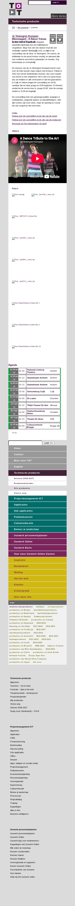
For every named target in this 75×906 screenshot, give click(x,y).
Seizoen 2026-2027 (24, 478)
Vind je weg (20, 493)
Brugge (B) (55, 426)
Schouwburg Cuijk (36, 391)
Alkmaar (53, 405)
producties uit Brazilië (20, 646)
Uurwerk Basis (23, 548)
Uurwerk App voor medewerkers (24, 841)
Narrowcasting (16, 749)
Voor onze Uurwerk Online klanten (34, 554)
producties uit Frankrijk (21, 629)
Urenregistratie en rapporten (22, 862)
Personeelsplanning (18, 778)
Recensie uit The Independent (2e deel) (29, 123)
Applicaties (21, 504)
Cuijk (52, 391)
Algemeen (14, 682)
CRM (12, 738)
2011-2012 (33, 639)
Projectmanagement (19, 767)
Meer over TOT (23, 460)
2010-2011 (46, 639)
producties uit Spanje (20, 616)
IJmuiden (54, 412)
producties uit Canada (42, 620)
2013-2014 (38, 633)
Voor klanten (15, 873)
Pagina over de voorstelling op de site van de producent (36, 120)
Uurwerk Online (23, 541)
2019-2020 (37, 642)
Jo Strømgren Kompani (25, 36)
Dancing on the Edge (19, 626)
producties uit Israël (19, 642)
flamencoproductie (43, 616)
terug (14, 432)
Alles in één (15, 810)
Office (12, 756)
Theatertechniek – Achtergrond (24, 693)
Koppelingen (15, 807)
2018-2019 (41, 623)
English (18, 466)
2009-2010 (39, 646)
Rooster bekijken (17, 859)
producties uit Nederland (21, 613)
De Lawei (31, 398)
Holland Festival (17, 656)
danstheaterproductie (19, 633)
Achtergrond (21, 591)
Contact (18, 454)
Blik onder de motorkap (20, 848)
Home (17, 448)
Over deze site (22, 597)
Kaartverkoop (16, 785)
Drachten (54, 398)
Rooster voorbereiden (19, 851)
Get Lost (37, 662)
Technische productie (27, 473)
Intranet (13, 760)
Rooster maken (17, 855)
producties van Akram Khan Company (27, 659)
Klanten (18, 584)
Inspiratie (19, 560)
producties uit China (19, 652)
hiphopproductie (17, 639)
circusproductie (55, 607)
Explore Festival (56, 646)
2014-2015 (50, 626)
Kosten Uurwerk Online (20, 866)
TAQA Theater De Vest (37, 405)
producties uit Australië (21, 636)
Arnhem (53, 378)
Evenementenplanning (20, 774)
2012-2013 (53, 636)
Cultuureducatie (23, 523)
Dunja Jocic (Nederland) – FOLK (24, 711)
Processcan (15, 796)
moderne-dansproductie (21, 607)
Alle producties (22, 488)
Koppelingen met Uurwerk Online (24, 844)
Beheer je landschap (26, 529)
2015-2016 (41, 636)
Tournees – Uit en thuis (20, 686)
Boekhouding (16, 745)
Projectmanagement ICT (28, 498)
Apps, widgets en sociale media (24, 763)
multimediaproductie (48, 613)
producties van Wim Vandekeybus (25, 649)
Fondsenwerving (17, 741)
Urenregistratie (16, 781)
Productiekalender (23, 483)
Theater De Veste (35, 419)
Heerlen (53, 371)
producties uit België (19, 610)
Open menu (58, 16)
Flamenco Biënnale (18, 620)
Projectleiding (16, 799)
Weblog (18, 572)
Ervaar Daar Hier (37, 656)
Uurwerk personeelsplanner (31, 535)
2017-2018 (38, 626)
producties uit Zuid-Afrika (46, 652)
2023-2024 (50, 649)
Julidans (40, 607)
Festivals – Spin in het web (22, 689)
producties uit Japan (19, 662)
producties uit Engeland (21, 623)
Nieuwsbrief (21, 566)
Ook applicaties (23, 511)
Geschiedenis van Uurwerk (22, 870)
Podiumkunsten (23, 517)
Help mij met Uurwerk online (22, 877)
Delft (52, 419)
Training (13, 803)
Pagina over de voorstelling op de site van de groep (34, 116)
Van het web (21, 578)
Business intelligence (19, 814)
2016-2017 (41, 629)
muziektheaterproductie (45, 610)
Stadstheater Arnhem (37, 378)
